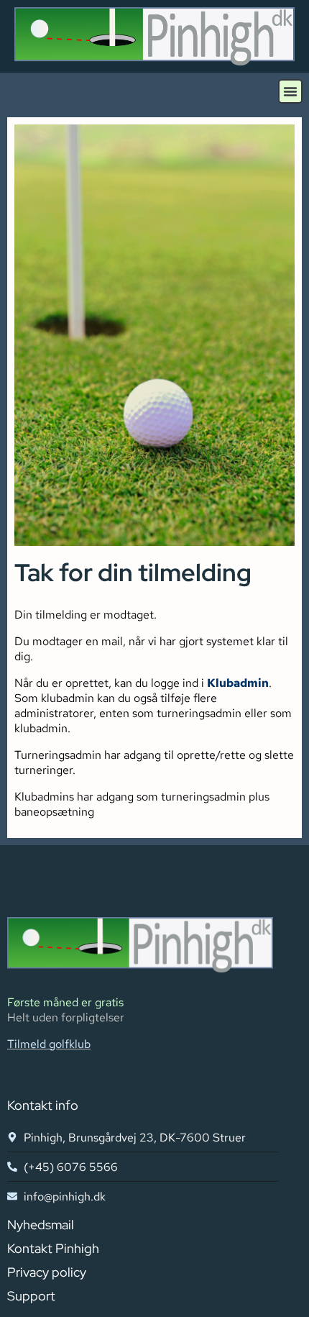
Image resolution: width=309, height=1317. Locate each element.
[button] (290, 91)
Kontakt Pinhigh (53, 1248)
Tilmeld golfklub (49, 1044)
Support (31, 1296)
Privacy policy (46, 1272)
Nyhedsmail (40, 1224)
